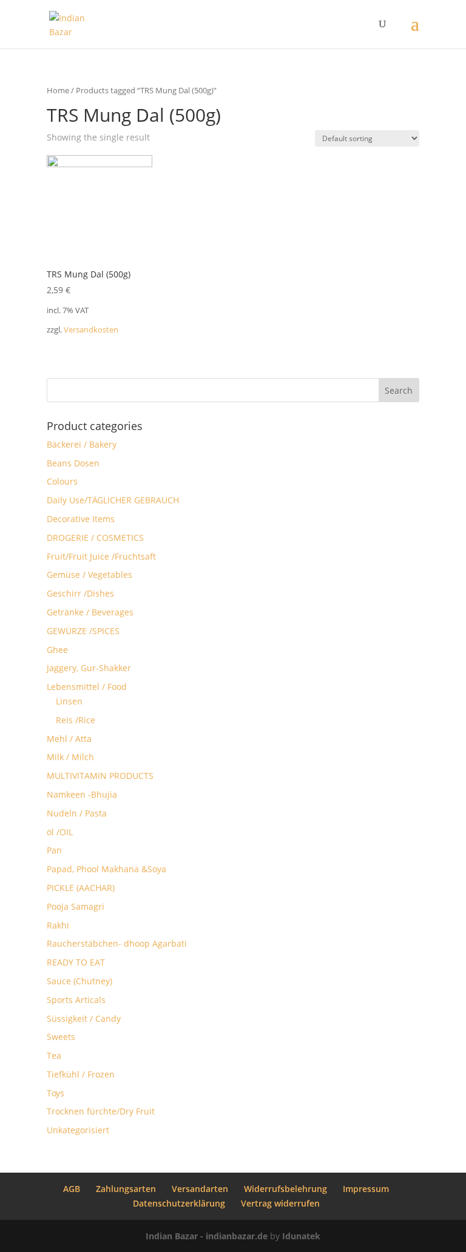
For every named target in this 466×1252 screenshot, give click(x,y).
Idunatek (301, 1236)
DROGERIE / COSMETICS (95, 537)
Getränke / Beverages (90, 612)
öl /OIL (60, 832)
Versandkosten (91, 330)
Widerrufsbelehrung (285, 1188)
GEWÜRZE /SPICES (83, 631)
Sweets (61, 1036)
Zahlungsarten (126, 1188)
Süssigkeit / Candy (84, 1018)
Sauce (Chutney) (79, 981)
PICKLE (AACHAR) (81, 887)
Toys (55, 1093)
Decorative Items (81, 519)
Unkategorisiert (78, 1130)
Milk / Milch (70, 757)
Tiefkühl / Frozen (81, 1074)
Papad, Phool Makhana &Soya (106, 869)
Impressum (366, 1188)
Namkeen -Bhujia (82, 794)
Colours (62, 481)
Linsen (69, 701)
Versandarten (200, 1188)
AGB (71, 1188)
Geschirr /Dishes (80, 593)
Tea (54, 1055)
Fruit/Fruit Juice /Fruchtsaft (101, 556)
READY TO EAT (76, 962)
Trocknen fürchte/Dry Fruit (101, 1111)
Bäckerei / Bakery (81, 444)
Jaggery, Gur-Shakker (89, 668)
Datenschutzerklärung (179, 1203)
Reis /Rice (75, 720)
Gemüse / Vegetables (89, 574)
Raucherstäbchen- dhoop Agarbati (117, 943)
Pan (54, 850)
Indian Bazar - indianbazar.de (207, 1236)
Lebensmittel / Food (87, 686)
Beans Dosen (73, 463)
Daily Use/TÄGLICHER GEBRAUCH (113, 500)
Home (58, 90)
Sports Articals (76, 999)
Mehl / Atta (69, 738)
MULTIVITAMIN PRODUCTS (100, 775)
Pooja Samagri (75, 906)
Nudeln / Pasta (77, 813)
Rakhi (58, 925)
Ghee (57, 649)
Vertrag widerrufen (280, 1203)
